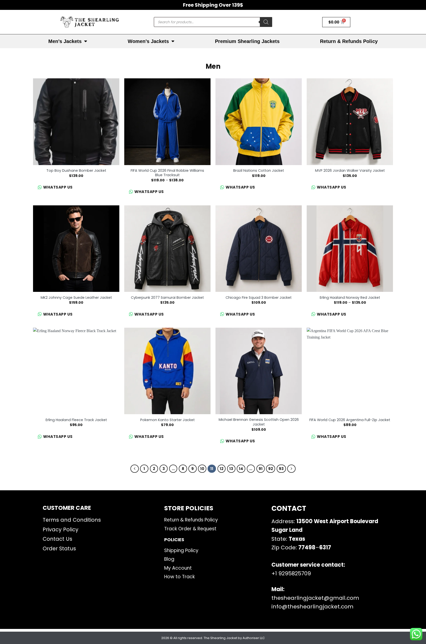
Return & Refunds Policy (349, 41)
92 (270, 468)
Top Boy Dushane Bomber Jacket (76, 170)
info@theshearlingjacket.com (312, 606)
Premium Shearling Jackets (247, 41)
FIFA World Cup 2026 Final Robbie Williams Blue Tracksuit (167, 172)
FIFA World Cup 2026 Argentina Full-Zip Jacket (349, 420)
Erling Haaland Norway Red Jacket (350, 297)
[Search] (266, 22)
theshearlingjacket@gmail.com (315, 598)
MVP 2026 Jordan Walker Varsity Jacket (350, 170)
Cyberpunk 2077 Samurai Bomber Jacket (167, 297)
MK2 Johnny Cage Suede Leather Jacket (76, 297)
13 (231, 468)
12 (221, 468)
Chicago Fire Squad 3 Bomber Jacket (259, 297)
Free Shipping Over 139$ (213, 4)
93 (281, 468)
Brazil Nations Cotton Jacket (258, 170)
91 (261, 468)
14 (241, 468)
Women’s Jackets (148, 41)
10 (202, 468)
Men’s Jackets (65, 41)
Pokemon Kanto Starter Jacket (167, 420)
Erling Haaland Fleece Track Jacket (76, 420)
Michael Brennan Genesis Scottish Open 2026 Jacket (259, 422)
